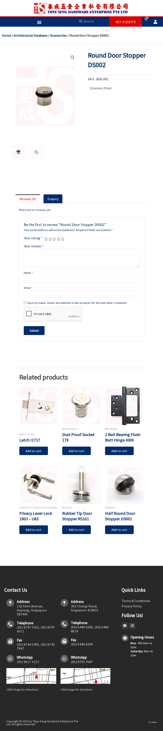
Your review (33, 246)
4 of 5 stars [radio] (58, 239)
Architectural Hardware (31, 35)
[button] (39, 22)
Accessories (58, 35)
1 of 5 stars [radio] (46, 239)
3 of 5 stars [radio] (54, 239)
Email (28, 288)
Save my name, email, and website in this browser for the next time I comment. (77, 303)
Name (28, 273)
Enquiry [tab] (53, 199)
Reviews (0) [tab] (28, 199)
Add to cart (34, 451)
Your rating (33, 238)
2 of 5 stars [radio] (50, 239)
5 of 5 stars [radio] (63, 239)
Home (6, 35)
